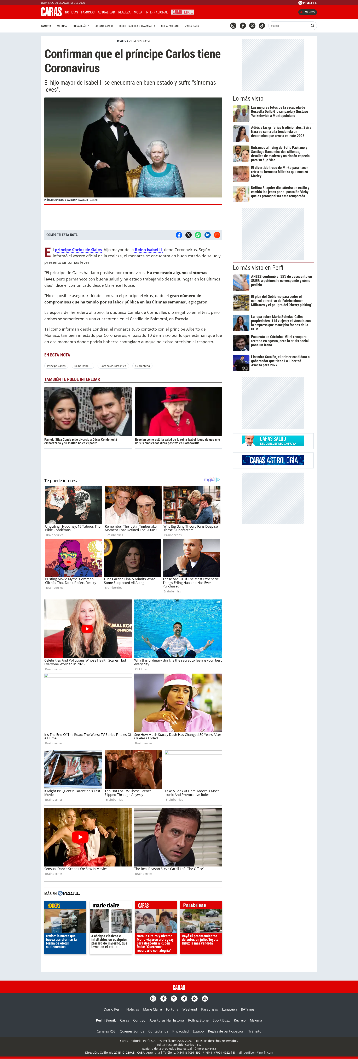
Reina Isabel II (82, 366)
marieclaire (111, 906)
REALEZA (122, 41)
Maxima (256, 1020)
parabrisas (201, 906)
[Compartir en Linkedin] (207, 235)
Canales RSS (106, 1031)
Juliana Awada (104, 26)
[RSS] (194, 998)
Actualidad (106, 12)
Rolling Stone (198, 1020)
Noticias (71, 12)
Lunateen (229, 1009)
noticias (65, 906)
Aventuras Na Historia (167, 1020)
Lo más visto (248, 98)
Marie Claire (152, 1009)
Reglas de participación (226, 1031)
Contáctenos (158, 1031)
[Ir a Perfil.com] (307, 3)
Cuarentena (142, 366)
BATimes (247, 1009)
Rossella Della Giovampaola (137, 26)
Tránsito (254, 1031)
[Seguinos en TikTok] (262, 26)
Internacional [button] (156, 12)
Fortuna (172, 1009)
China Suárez (81, 26)
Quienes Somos (132, 1031)
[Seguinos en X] (252, 26)
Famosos (87, 12)
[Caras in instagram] (233, 26)
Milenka (62, 26)
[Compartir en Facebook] (179, 235)
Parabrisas (209, 1009)
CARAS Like (182, 12)
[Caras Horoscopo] (273, 464)
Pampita (46, 26)
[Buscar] (313, 26)
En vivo (310, 12)
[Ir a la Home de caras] (51, 15)
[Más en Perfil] (69, 894)
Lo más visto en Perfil (259, 267)
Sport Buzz (221, 1020)
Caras (124, 1020)
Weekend (190, 1009)
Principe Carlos (56, 366)
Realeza (124, 12)
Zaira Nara (192, 26)
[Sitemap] (205, 998)
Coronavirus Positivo (113, 366)
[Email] (217, 235)
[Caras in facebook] (243, 26)
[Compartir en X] (188, 235)
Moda (138, 12)
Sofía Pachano (170, 26)
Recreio (240, 1020)
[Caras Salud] (273, 444)
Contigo (139, 1020)
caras (156, 906)
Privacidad (180, 1031)
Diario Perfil (113, 1009)
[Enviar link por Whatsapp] (198, 235)
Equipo (198, 1031)
